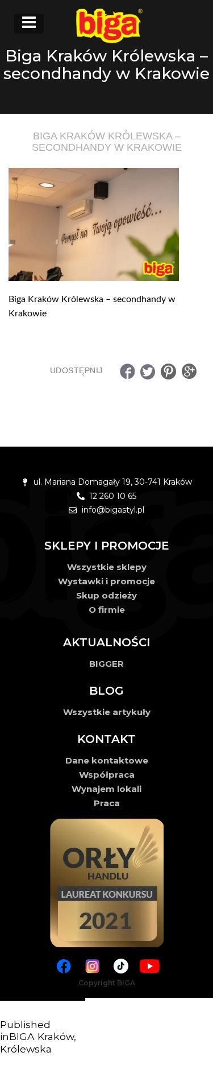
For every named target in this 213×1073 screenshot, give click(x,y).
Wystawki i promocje (106, 581)
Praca (107, 803)
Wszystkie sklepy (107, 567)
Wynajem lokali (106, 788)
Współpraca (107, 774)
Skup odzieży (106, 595)
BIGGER (106, 663)
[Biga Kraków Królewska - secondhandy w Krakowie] (106, 225)
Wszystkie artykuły (107, 712)
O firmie (107, 609)
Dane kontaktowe (106, 760)
